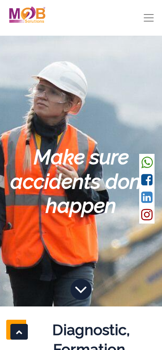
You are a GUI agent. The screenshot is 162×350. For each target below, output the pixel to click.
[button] (19, 332)
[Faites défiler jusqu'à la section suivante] (81, 289)
